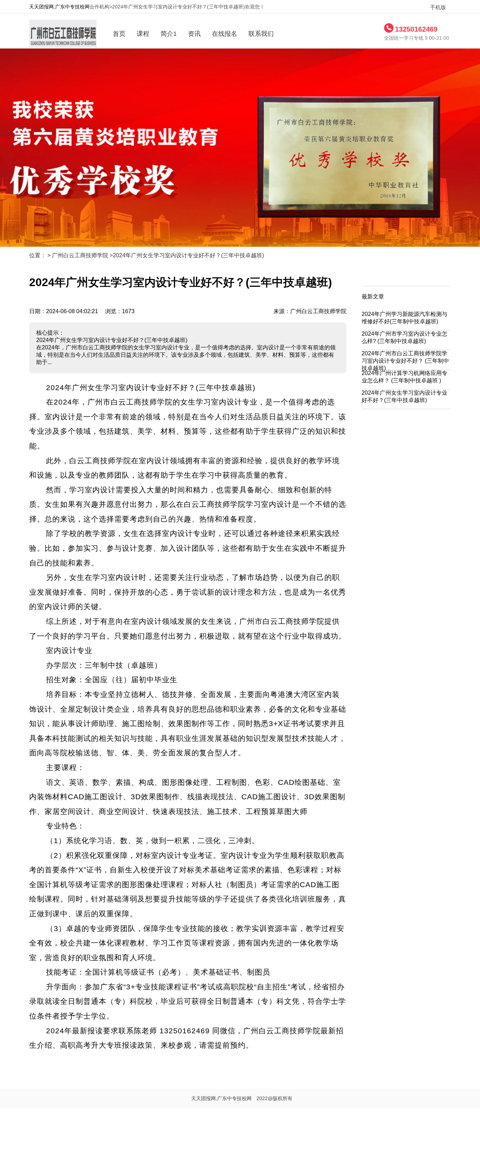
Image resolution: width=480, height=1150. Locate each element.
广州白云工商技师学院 (80, 255)
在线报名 (224, 33)
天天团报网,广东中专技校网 (59, 6)
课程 (143, 33)
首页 (119, 33)
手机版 (435, 7)
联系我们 (261, 33)
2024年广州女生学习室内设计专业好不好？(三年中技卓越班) (188, 255)
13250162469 (416, 29)
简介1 (169, 33)
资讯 (194, 33)
